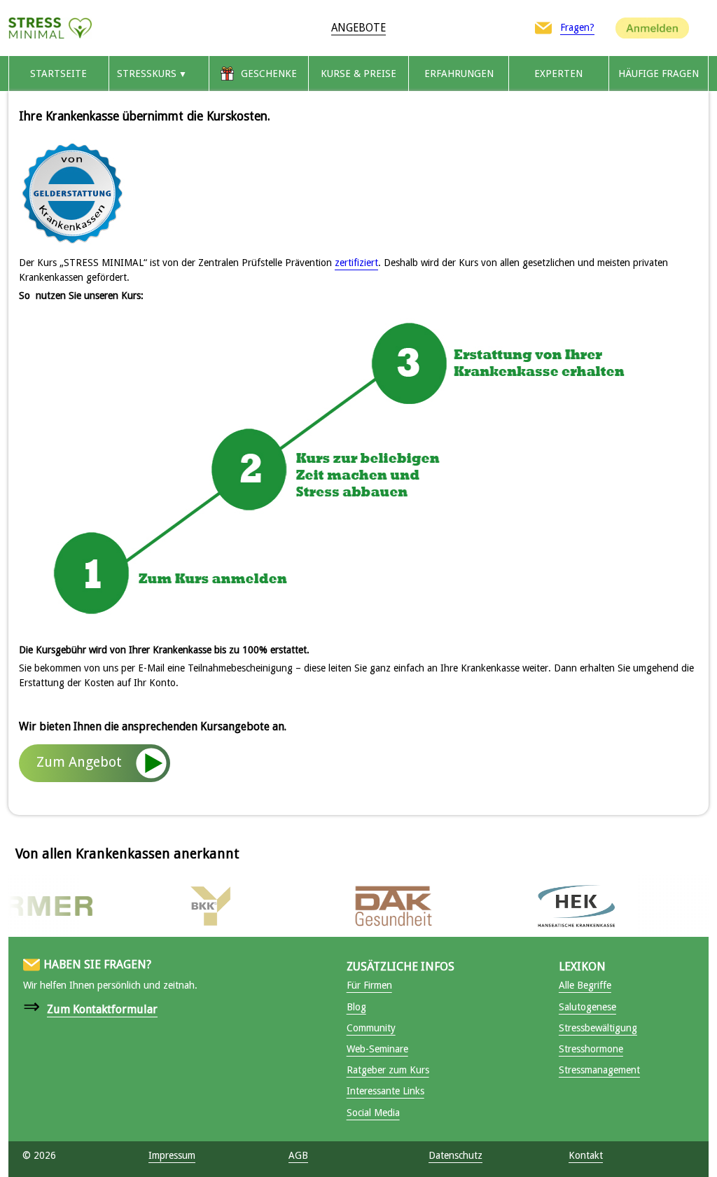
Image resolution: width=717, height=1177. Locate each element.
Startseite (58, 73)
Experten (558, 73)
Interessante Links (385, 1090)
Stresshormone (591, 1048)
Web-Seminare (377, 1048)
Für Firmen (369, 985)
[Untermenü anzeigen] (183, 73)
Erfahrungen (459, 73)
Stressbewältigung (598, 1027)
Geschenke (269, 73)
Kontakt (586, 1155)
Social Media (373, 1112)
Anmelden (652, 27)
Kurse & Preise (358, 73)
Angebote (358, 28)
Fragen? (577, 27)
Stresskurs (146, 73)
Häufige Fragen (658, 73)
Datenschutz (455, 1155)
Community (371, 1027)
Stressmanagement (599, 1069)
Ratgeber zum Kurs (388, 1069)
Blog (356, 1006)
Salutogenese (587, 1006)
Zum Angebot (79, 762)
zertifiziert (356, 262)
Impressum (171, 1155)
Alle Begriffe (585, 985)
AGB (298, 1155)
